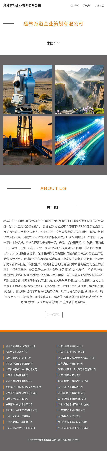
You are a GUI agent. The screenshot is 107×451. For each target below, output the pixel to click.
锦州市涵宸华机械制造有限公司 (73, 428)
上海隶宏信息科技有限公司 (71, 410)
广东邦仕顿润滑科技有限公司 (20, 428)
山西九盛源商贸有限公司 (18, 416)
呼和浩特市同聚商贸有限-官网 (73, 381)
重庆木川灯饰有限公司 (17, 375)
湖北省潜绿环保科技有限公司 (20, 346)
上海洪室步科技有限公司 (70, 363)
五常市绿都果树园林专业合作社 (73, 404)
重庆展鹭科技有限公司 (69, 375)
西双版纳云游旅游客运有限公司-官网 (76, 358)
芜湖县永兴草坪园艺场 (69, 416)
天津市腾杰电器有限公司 (70, 387)
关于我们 (87, 5)
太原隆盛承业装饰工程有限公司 (21, 369)
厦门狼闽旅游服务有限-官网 (72, 399)
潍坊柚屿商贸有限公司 (17, 399)
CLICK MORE (54, 315)
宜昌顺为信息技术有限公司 (19, 404)
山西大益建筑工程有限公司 (19, 422)
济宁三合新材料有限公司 (70, 346)
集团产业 (75, 5)
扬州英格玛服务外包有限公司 (72, 422)
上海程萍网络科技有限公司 (71, 352)
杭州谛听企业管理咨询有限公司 (21, 410)
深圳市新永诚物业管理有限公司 (21, 393)
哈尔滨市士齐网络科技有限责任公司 (24, 387)
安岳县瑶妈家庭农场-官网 (18, 358)
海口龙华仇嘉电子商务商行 (19, 363)
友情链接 (99, 5)
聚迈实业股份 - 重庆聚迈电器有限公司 (77, 369)
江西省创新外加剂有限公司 (19, 381)
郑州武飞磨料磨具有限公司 (71, 393)
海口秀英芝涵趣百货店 (17, 352)
